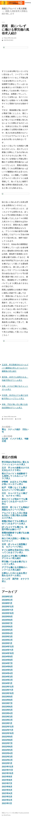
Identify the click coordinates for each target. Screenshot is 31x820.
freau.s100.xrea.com (10, 38)
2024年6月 (7, 666)
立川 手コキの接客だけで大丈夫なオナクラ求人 (15, 468)
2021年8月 (7, 780)
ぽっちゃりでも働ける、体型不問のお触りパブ (14, 528)
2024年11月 (7, 650)
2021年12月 (7, 766)
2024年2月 (7, 680)
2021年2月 (7, 800)
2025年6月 (7, 626)
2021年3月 (7, 796)
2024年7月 (7, 663)
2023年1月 (7, 723)
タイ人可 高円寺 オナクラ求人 (15, 580)
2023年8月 (7, 700)
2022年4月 (7, 753)
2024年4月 (7, 673)
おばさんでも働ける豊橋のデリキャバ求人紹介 (14, 557)
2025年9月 (7, 616)
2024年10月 (8, 653)
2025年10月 (8, 613)
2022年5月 (7, 750)
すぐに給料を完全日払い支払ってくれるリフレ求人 (15, 551)
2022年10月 (8, 733)
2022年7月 (7, 743)
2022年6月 (7, 746)
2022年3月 (7, 756)
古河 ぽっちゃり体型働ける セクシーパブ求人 (14, 545)
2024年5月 (7, 670)
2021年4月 (7, 793)
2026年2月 (7, 600)
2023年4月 (7, 713)
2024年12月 (8, 646)
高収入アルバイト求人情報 (14, 8)
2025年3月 (7, 636)
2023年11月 (7, 690)
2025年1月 (7, 643)
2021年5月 (7, 790)
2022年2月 (7, 760)
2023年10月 (8, 693)
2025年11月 (7, 610)
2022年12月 (8, 726)
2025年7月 (7, 623)
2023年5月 (7, 710)
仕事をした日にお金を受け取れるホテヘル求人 (14, 574)
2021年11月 (7, 770)
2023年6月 (7, 706)
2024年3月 (7, 676)
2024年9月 (7, 656)
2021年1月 (7, 803)
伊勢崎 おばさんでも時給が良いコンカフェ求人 (14, 482)
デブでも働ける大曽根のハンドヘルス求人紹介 (14, 568)
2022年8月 (7, 740)
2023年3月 (7, 716)
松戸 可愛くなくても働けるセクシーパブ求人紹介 (14, 488)
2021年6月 (7, 786)
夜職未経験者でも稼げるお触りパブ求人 (15, 533)
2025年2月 (7, 640)
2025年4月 (7, 633)
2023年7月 (7, 703)
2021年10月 (7, 773)
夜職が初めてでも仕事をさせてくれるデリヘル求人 (14, 522)
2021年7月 (7, 783)
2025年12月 (8, 606)
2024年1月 (7, 683)
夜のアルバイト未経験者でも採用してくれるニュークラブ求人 (14, 476)
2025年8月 (7, 620)
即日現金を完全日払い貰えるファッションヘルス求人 (15, 463)
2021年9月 (7, 776)
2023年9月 (7, 696)
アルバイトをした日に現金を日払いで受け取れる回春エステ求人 (14, 515)
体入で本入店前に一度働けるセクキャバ (15, 539)
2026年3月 (7, 596)
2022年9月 (7, 736)
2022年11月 (7, 730)
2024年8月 (7, 660)
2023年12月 (8, 686)
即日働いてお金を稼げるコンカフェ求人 (14, 562)
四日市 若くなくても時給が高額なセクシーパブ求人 (15, 508)
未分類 (19, 419)
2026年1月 (7, 603)
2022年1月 (7, 763)
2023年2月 (7, 720)
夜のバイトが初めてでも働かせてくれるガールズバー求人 (14, 501)
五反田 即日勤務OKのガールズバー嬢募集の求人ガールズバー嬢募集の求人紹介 (15, 368)
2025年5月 (7, 630)
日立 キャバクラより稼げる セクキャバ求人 (14, 494)
